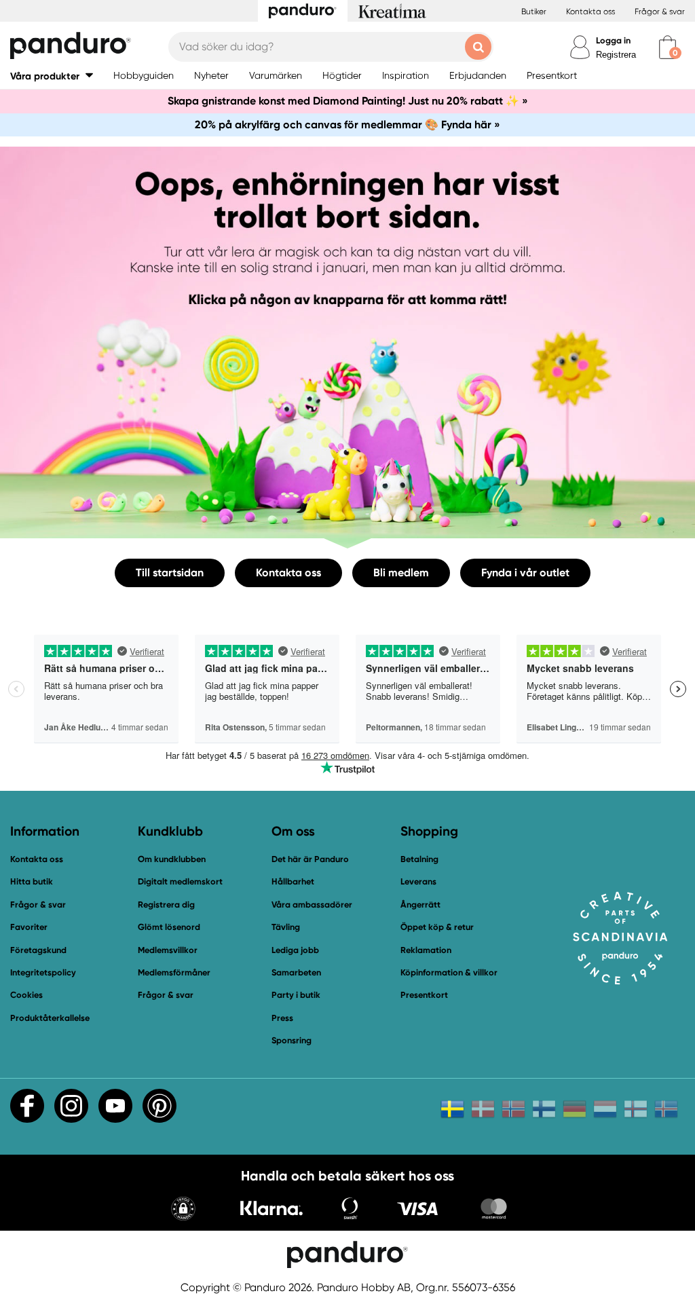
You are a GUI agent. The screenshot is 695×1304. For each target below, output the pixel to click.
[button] (51, 75)
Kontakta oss (590, 11)
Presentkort (424, 995)
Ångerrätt (420, 904)
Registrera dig (166, 904)
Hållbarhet (292, 881)
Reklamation (425, 950)
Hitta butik (31, 881)
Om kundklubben (172, 859)
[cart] (667, 47)
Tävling (285, 927)
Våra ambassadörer (311, 904)
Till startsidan (170, 572)
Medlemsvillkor (168, 950)
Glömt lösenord (169, 927)
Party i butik (295, 995)
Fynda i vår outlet (525, 572)
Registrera (616, 55)
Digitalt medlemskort (180, 881)
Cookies (26, 995)
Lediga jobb (295, 950)
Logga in (613, 40)
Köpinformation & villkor (448, 972)
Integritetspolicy (43, 972)
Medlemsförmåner (174, 972)
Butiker (533, 11)
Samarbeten (296, 972)
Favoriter (29, 927)
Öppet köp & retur (437, 927)
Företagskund (38, 950)
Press (282, 1018)
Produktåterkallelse (50, 1018)
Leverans (418, 881)
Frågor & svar (660, 11)
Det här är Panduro (310, 859)
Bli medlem (401, 572)
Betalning (419, 859)
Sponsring (291, 1040)
